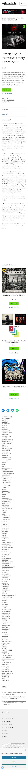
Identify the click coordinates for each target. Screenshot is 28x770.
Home (5, 18)
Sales (5, 730)
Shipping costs (8, 724)
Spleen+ (6, 733)
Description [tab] (5, 109)
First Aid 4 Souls (11, 18)
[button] (25, 750)
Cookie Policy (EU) (9, 718)
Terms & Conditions (9, 727)
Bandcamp (6, 90)
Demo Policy (7, 721)
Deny (14, 762)
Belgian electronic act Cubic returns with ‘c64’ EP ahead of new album (15, 693)
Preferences (14, 766)
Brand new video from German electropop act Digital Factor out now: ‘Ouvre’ (15, 697)
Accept (14, 757)
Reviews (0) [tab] (5, 114)
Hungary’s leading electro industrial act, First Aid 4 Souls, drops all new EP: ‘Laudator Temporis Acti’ (15, 702)
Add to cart (14, 348)
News (5, 736)
